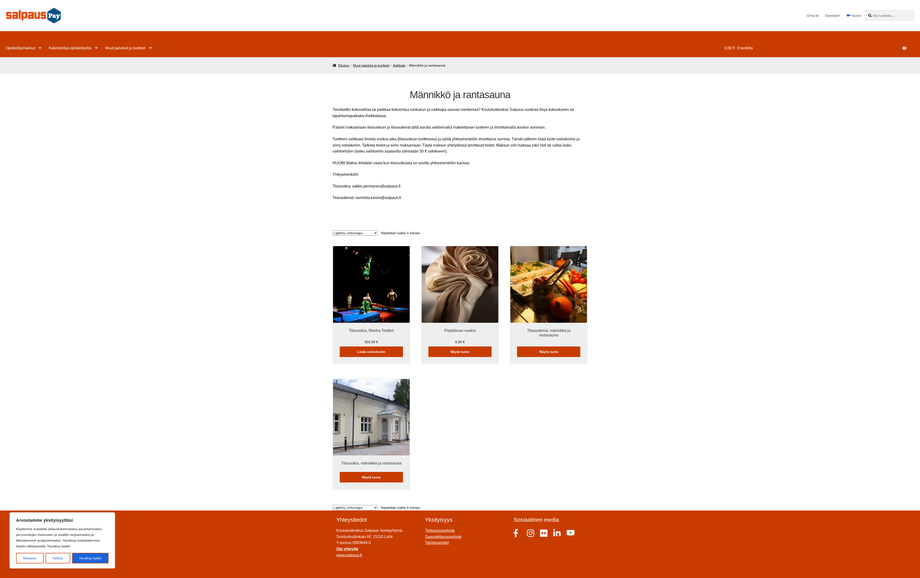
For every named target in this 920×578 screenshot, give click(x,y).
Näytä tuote (459, 352)
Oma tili (812, 15)
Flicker (544, 533)
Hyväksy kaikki (90, 558)
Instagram (531, 533)
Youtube (570, 533)
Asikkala (399, 65)
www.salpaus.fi (349, 555)
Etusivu (343, 65)
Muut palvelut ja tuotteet (125, 48)
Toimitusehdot (437, 543)
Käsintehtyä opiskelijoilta (70, 48)
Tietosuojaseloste (440, 530)
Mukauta (29, 558)
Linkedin (557, 533)
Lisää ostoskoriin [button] (371, 352)
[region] (62, 540)
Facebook (518, 533)
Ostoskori (832, 15)
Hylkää (58, 558)
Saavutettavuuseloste (443, 537)
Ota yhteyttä (347, 549)
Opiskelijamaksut (20, 48)
